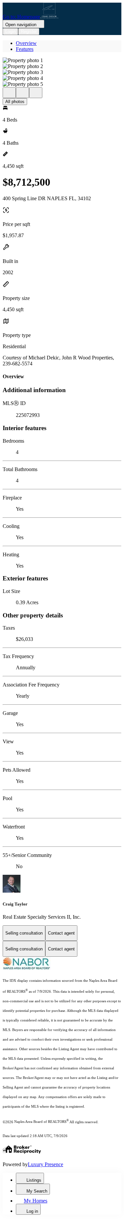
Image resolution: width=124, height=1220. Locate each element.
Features (24, 49)
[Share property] (35, 92)
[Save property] (22, 92)
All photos (14, 101)
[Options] (9, 92)
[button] (62, 60)
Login (10, 31)
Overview (26, 43)
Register (29, 31)
